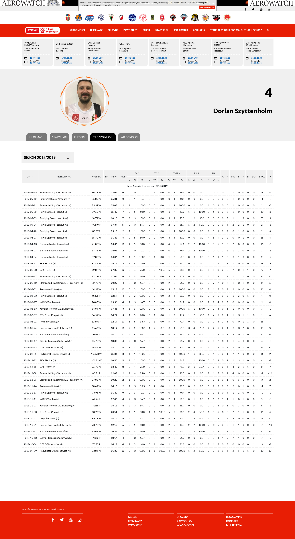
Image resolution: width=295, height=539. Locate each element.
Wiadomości (129, 137)
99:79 (95, 224)
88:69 (95, 386)
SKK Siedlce (46, 263)
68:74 (95, 218)
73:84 (95, 450)
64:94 (95, 289)
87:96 (95, 295)
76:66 (95, 437)
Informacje (37, 137)
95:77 (95, 340)
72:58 (95, 405)
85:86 (95, 198)
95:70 (95, 237)
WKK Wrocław (48, 302)
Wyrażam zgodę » (207, 7)
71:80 (95, 244)
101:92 (95, 276)
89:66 (95, 211)
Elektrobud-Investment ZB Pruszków (59, 282)
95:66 (95, 327)
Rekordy (79, 137)
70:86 (95, 302)
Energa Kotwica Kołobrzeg (54, 327)
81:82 (95, 263)
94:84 (95, 308)
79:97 (95, 205)
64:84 (95, 347)
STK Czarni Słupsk (49, 315)
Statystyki (59, 137)
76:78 (95, 366)
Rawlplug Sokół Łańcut (52, 211)
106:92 (95, 360)
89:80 (95, 256)
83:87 (95, 231)
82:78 (95, 282)
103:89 (95, 321)
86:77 (95, 192)
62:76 (95, 399)
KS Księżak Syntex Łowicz (53, 353)
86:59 (95, 315)
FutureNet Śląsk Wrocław (53, 192)
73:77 (95, 424)
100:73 (95, 353)
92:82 (95, 269)
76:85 (95, 444)
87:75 (95, 250)
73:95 (95, 392)
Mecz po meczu (103, 137)
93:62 (95, 431)
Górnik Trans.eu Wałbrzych (54, 340)
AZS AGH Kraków (49, 347)
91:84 (95, 334)
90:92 (95, 411)
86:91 (95, 373)
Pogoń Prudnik (48, 321)
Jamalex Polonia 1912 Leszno (55, 308)
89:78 (95, 418)
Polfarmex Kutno (49, 289)
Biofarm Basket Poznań (52, 244)
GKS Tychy (45, 269)
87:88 (95, 379)
